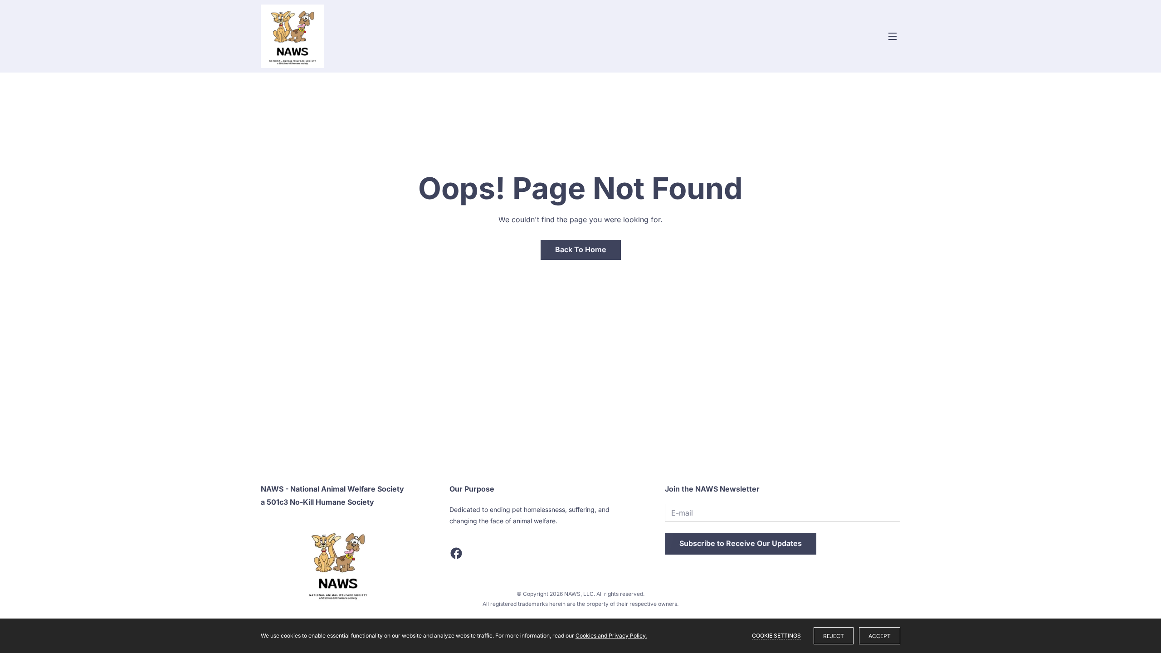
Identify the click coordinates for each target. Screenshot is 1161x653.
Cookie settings (776, 635)
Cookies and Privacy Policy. (611, 635)
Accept (879, 636)
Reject (833, 636)
